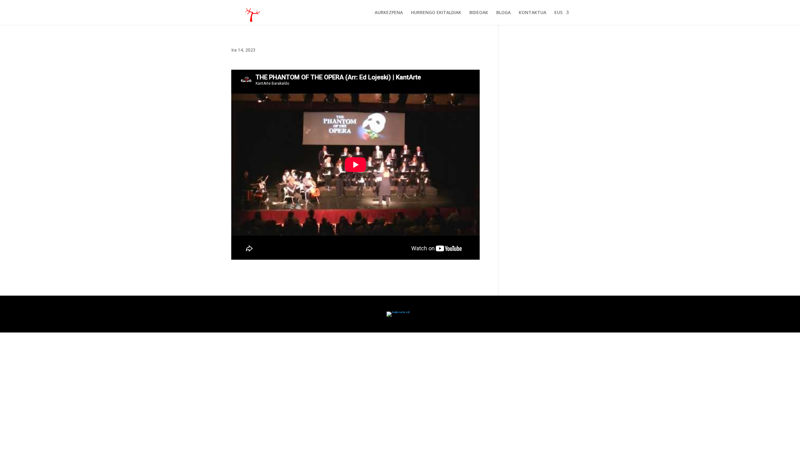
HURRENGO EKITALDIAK (436, 12)
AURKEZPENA (389, 12)
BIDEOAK (478, 12)
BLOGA (503, 12)
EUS (558, 12)
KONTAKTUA (532, 12)
